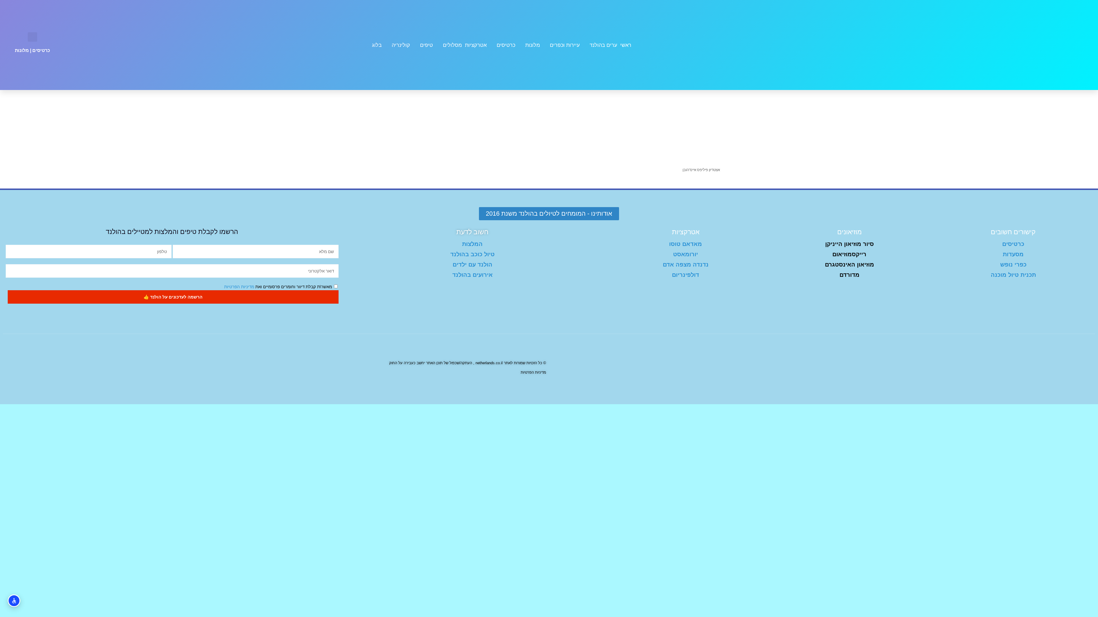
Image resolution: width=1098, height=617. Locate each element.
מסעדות (1013, 254)
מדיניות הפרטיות (239, 286)
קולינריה (401, 45)
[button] (32, 37)
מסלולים (452, 45)
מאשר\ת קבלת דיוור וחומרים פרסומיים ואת (278, 286)
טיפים (426, 45)
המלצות (472, 244)
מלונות (532, 45)
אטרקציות (476, 45)
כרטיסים (506, 45)
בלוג (377, 45)
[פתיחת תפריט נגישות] (14, 600)
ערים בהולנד (603, 45)
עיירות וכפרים (565, 45)
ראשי (625, 45)
